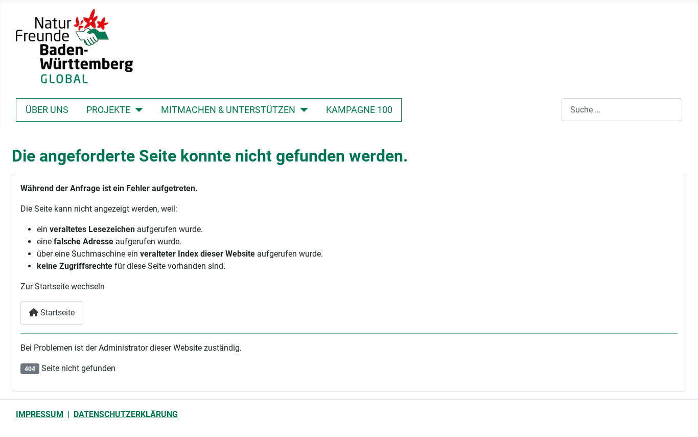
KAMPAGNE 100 (359, 110)
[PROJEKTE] (136, 110)
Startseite (56, 312)
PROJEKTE (108, 110)
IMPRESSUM (39, 414)
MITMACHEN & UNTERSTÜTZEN (228, 110)
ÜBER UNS (47, 110)
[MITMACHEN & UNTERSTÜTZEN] (301, 110)
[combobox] (622, 109)
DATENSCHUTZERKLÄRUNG (126, 414)
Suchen (548, 109)
